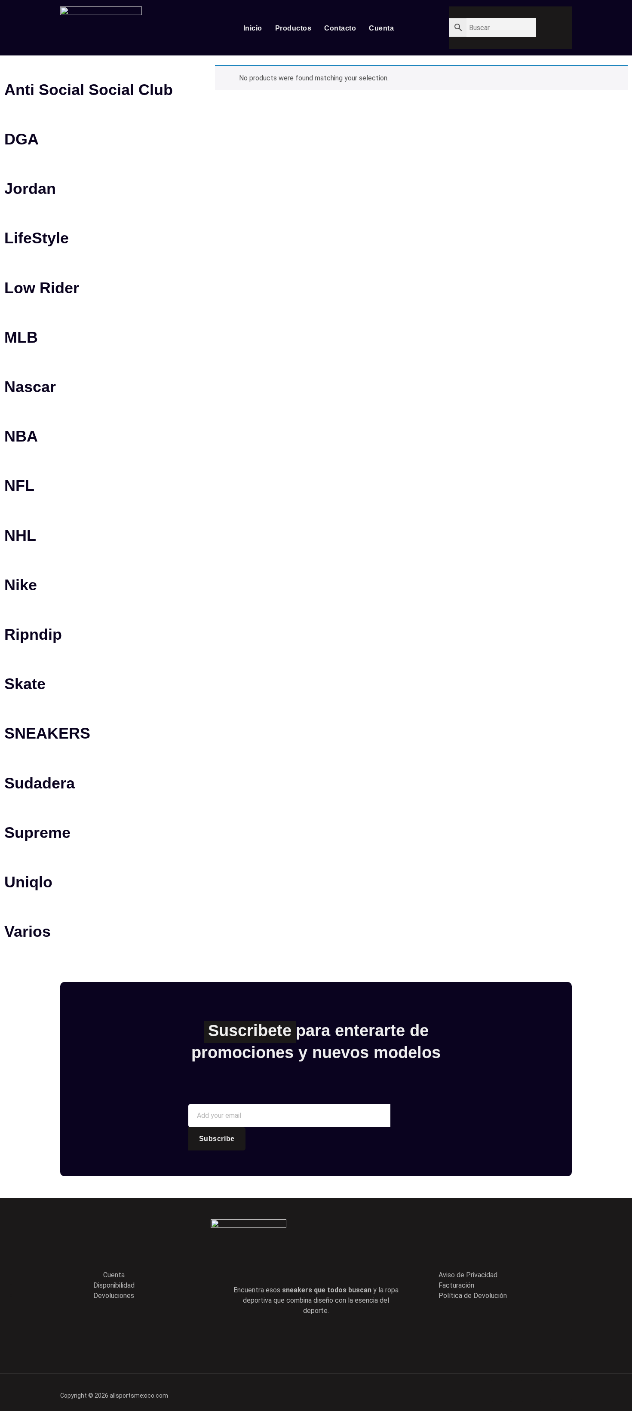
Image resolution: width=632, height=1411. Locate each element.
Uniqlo (28, 882)
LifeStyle (36, 238)
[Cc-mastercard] (561, 1391)
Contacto (340, 28)
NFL (19, 485)
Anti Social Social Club (88, 89)
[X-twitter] (303, 1338)
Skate (25, 684)
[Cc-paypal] (531, 1391)
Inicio (252, 28)
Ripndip (33, 634)
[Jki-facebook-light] (279, 1338)
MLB (21, 337)
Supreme (37, 832)
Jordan (30, 188)
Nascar (30, 387)
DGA (21, 139)
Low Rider (41, 288)
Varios (27, 931)
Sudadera (39, 783)
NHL (20, 535)
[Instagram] (352, 1338)
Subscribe (217, 1138)
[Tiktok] (328, 1338)
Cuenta (381, 28)
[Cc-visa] (501, 1391)
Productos (293, 28)
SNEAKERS (47, 733)
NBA (21, 436)
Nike (20, 585)
